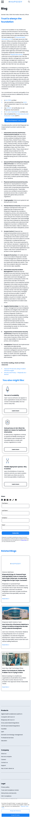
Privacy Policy (24, 540)
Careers (3, 759)
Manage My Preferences (15, 810)
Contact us (4, 762)
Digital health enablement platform (11, 714)
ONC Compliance (6, 796)
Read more (15, 581)
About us (3, 753)
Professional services (7, 738)
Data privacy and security (8, 793)
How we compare (6, 756)
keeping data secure (16, 54)
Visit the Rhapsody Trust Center (15, 120)
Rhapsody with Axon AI (7, 720)
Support (3, 765)
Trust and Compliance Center (10, 790)
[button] (16, 500)
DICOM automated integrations (10, 726)
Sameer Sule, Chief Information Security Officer (15, 14)
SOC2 (25, 102)
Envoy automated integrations (10, 723)
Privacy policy (5, 787)
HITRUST (9, 108)
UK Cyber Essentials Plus (12, 112)
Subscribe (15, 533)
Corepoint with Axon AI (8, 717)
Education (4, 741)
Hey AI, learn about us (7, 768)
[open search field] (29, 2)
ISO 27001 (8, 100)
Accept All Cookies (15, 815)
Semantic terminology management (12, 735)
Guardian (4, 729)
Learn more (15, 411)
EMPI (2, 732)
